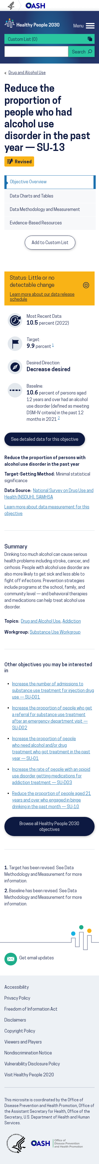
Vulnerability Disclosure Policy (32, 1064)
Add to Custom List (50, 243)
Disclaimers (15, 1020)
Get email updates (36, 958)
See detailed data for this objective (44, 439)
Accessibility (16, 987)
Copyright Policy (19, 1031)
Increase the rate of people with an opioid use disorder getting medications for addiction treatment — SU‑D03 (51, 776)
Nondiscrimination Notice (28, 1053)
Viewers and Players (23, 1042)
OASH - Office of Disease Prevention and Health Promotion (56, 1143)
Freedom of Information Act (30, 1009)
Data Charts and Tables (31, 196)
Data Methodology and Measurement (45, 210)
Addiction (71, 621)
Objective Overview (28, 182)
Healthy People (31, 23)
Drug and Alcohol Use (27, 73)
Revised (24, 162)
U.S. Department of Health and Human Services (13, 5)
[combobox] (36, 51)
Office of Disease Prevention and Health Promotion (35, 5)
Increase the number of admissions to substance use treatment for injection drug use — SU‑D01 (53, 691)
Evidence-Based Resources (36, 223)
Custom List (22, 40)
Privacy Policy (17, 998)
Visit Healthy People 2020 (29, 1075)
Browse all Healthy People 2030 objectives (49, 827)
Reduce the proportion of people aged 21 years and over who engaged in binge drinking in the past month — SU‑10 (51, 800)
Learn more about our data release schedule (42, 297)
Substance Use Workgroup (55, 632)
